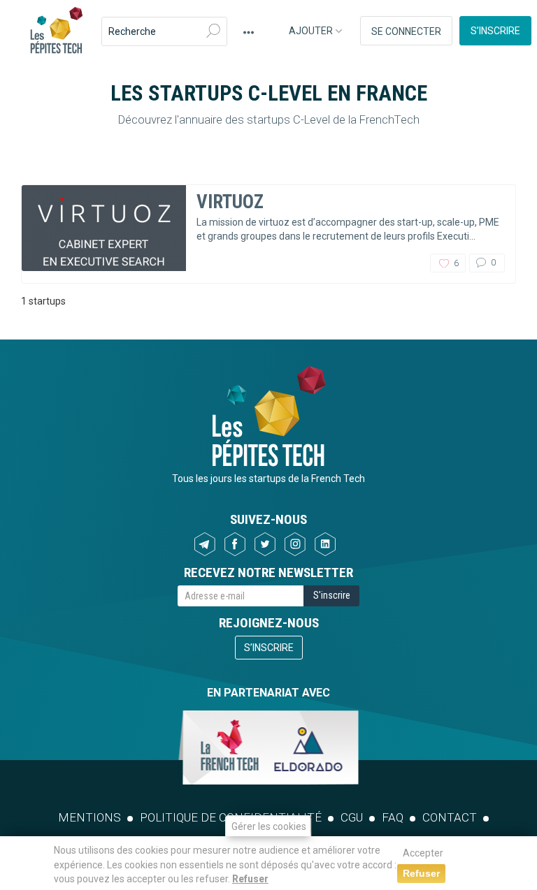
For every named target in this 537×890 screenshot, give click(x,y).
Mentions (89, 817)
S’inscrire (495, 30)
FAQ (392, 817)
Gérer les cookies (268, 826)
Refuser (250, 878)
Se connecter (406, 31)
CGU (352, 817)
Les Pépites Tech (55, 31)
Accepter (423, 853)
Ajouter (312, 30)
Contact (449, 817)
